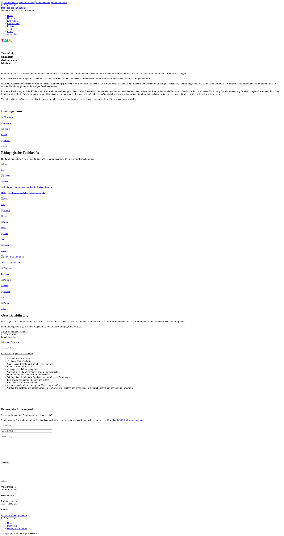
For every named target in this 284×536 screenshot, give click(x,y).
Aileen (4, 297)
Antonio (4, 286)
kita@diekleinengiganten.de (14, 515)
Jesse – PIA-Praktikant (10, 262)
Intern (10, 31)
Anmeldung (12, 34)
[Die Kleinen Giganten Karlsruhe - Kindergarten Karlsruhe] (34, 2)
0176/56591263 (8, 5)
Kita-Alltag (12, 21)
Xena (3, 170)
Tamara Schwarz (8, 348)
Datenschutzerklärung (17, 528)
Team (9, 29)
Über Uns (11, 18)
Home (10, 15)
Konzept (11, 26)
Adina (3, 309)
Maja (3, 228)
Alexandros (6, 123)
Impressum (12, 525)
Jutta (3, 239)
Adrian (4, 146)
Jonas (3, 251)
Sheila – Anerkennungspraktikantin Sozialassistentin (23, 193)
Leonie (4, 135)
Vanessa (4, 181)
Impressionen (13, 23)
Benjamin (5, 274)
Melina (4, 216)
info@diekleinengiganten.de (14, 8)
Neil (3, 205)
